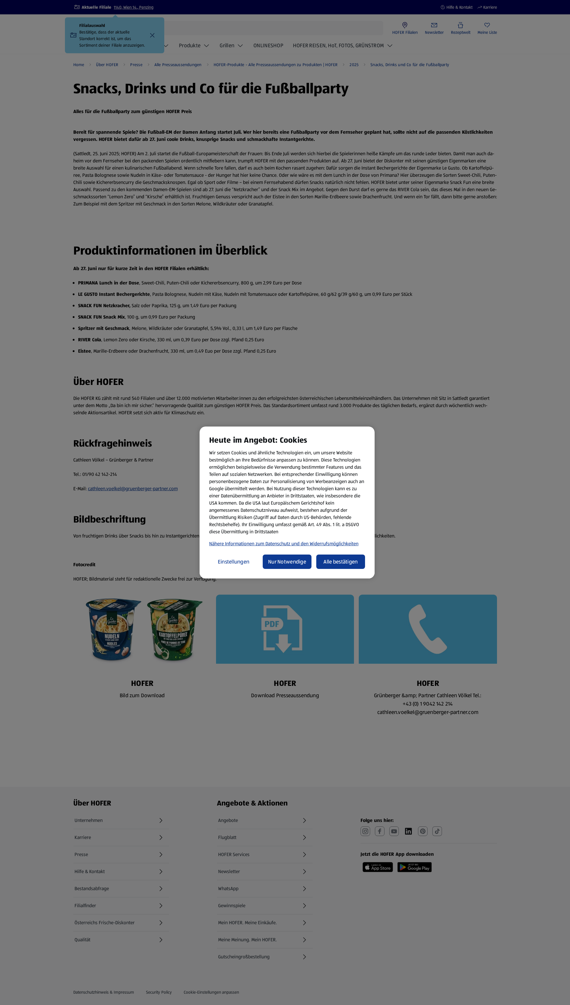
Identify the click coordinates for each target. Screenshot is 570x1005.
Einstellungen (234, 562)
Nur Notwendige (287, 562)
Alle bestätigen (340, 562)
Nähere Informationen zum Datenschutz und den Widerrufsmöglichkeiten (283, 543)
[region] (287, 502)
